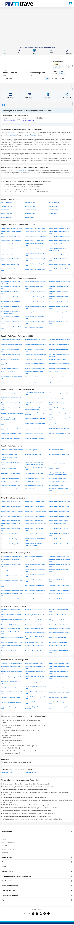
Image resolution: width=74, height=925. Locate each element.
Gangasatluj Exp (8, 115)
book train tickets (9, 132)
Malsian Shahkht (9, 120)
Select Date (39, 118)
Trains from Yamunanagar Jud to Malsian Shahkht (16, 762)
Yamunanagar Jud (28, 120)
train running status (32, 135)
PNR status (13, 135)
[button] (62, 72)
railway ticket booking (23, 170)
